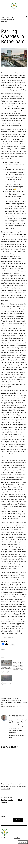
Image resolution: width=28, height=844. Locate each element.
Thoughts (3, 704)
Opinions (15, 702)
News (10, 702)
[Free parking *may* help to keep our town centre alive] (6, 663)
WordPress (17, 838)
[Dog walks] (6, 678)
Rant (19, 702)
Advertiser (12, 700)
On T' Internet (7, 17)
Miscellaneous (5, 702)
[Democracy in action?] (19, 666)
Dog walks (3, 681)
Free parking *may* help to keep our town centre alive (6, 669)
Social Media (20, 706)
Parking (8, 706)
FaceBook (18, 700)
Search (3, 816)
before (24, 103)
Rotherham (13, 706)
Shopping (24, 702)
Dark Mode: (22, 842)
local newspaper (17, 96)
